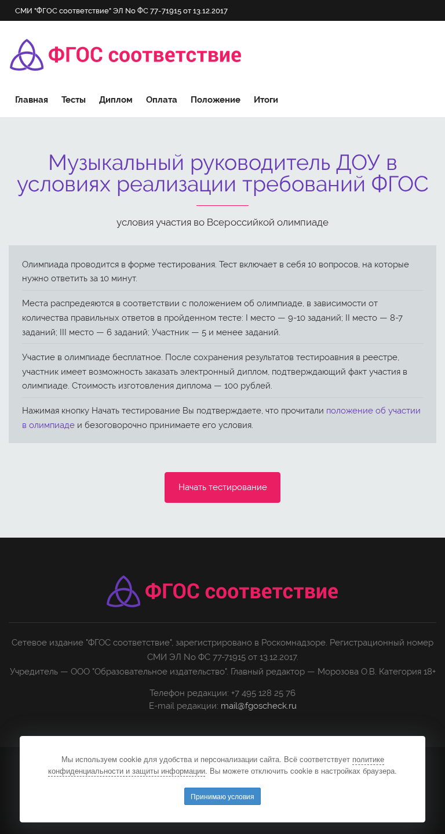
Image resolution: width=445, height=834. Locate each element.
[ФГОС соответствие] (126, 55)
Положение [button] (215, 100)
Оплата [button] (161, 100)
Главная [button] (31, 100)
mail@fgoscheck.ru (259, 706)
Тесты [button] (73, 100)
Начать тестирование (222, 487)
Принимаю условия (222, 796)
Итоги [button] (266, 100)
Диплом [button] (116, 100)
